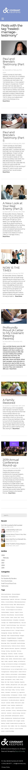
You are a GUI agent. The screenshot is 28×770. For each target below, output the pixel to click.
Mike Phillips (15, 633)
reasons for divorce (19, 707)
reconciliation (8, 710)
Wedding (3, 656)
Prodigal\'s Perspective (11, 638)
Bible (15, 604)
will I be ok (11, 728)
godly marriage (16, 687)
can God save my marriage (12, 664)
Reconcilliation (21, 640)
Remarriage (3, 643)
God (7, 622)
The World (20, 653)
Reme (8, 643)
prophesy (13, 705)
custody (3, 676)
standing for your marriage (19, 718)
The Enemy (10, 653)
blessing (15, 661)
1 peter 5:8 (12, 599)
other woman (18, 702)
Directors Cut (5, 576)
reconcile (3, 710)
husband (22, 689)
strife (14, 720)
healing (2, 689)
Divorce (2, 617)
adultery (10, 658)
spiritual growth (15, 715)
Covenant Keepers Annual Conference (14, 609)
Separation (17, 648)
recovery (14, 710)
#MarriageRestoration (13, 596)
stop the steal (10, 720)
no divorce (8, 702)
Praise (8, 635)
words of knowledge (9, 731)
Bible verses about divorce (19, 602)
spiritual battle (8, 715)
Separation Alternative (9, 648)
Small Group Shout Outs (8, 583)
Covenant (12, 612)
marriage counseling (5, 695)
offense (12, 702)
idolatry (2, 692)
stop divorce (3, 720)
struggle (18, 720)
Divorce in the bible (19, 614)
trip (19, 726)
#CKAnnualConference (6, 594)
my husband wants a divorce (13, 697)
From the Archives (6, 581)
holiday (13, 689)
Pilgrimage (3, 635)
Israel (11, 627)
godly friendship (9, 687)
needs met (22, 700)
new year (3, 702)
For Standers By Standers (8, 578)
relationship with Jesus (21, 710)
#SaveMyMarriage (5, 599)
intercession (7, 692)
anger (2, 661)
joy (18, 692)
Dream (11, 617)
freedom (3, 684)
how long (18, 689)
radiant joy (8, 707)
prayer (8, 705)
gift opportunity (14, 684)
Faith (19, 617)
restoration (9, 713)
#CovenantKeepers (16, 594)
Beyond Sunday (20, 751)
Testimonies (4, 586)
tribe (16, 726)
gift (19, 684)
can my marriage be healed (17, 669)
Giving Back (15, 620)
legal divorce (22, 692)
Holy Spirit (3, 625)
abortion (16, 656)
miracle (24, 695)
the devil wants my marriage (16, 723)
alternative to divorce (17, 658)
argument (10, 661)
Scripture (23, 645)
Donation (7, 617)
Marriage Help (4, 633)
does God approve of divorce (11, 676)
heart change (8, 689)
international (13, 692)
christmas (7, 674)
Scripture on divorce (16, 645)
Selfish (2, 648)
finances (12, 682)
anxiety (6, 661)
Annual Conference (9, 602)
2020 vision (17, 599)
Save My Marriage (21, 643)
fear (6, 682)
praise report (4, 705)
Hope (18, 625)
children (3, 674)
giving (22, 684)
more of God (3, 697)
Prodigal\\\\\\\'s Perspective (12, 640)
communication (13, 674)
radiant (12, 707)
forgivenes (22, 682)
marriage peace (14, 695)
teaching (3, 723)
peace (23, 702)
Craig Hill (17, 612)
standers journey (8, 718)
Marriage (10, 633)
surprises (22, 720)
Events (15, 617)
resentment (3, 713)
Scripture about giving (6, 645)
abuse (6, 658)
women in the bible (19, 728)
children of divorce (22, 671)
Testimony (19, 651)
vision (2, 728)
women (3, 731)
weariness (6, 728)
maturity (20, 695)
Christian (3, 609)
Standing (8, 651)
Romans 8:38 (13, 643)
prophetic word (19, 705)
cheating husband (14, 671)
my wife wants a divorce (14, 700)
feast (8, 682)
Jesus (14, 627)
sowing (2, 715)
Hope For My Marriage (11, 625)
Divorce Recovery (10, 614)
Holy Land (23, 622)
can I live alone (6, 666)
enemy (14, 679)
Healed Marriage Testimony (15, 622)
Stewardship (13, 651)
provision (3, 707)
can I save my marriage (15, 666)
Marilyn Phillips (19, 627)
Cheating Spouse (19, 607)
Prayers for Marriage (14, 635)
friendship (8, 684)
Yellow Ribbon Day (10, 656)
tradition (12, 726)
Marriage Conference (19, 630)
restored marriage (16, 713)
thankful (7, 723)
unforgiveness (23, 726)
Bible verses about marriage (7, 604)
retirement (23, 713)
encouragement (8, 679)
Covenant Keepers (5, 612)
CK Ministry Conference (10, 607)
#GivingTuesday (4, 596)
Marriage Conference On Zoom (7, 630)
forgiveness (16, 682)
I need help (7, 627)
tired (9, 726)
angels (24, 658)
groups (22, 687)
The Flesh (16, 653)
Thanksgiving (4, 653)
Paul (20, 633)
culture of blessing (22, 674)
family (21, 679)
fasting (2, 682)
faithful (17, 679)
